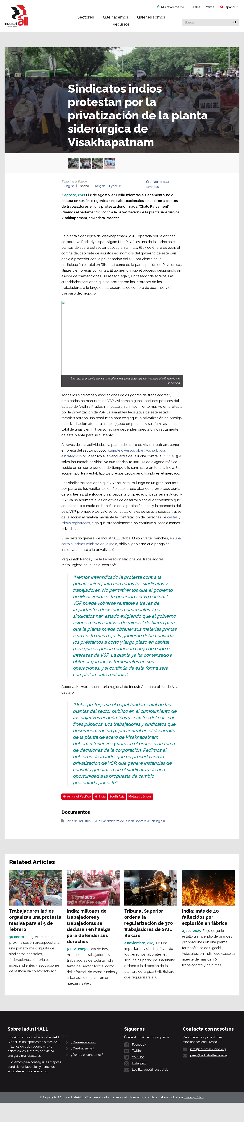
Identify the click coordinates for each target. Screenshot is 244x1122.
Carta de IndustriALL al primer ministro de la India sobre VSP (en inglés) (115, 821)
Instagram (139, 1063)
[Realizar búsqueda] (235, 22)
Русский (115, 186)
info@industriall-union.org (208, 1049)
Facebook (139, 1044)
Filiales (195, 7)
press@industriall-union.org (209, 1055)
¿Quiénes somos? (83, 1042)
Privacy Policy (194, 1097)
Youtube (138, 1057)
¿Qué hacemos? (82, 1048)
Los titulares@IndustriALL (150, 1069)
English (69, 186)
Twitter (137, 1051)
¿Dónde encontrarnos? (87, 1055)
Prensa (209, 7)
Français (99, 186)
